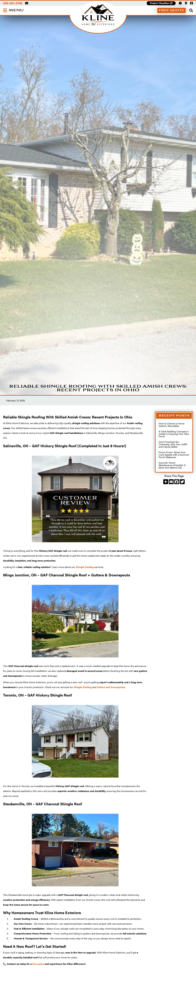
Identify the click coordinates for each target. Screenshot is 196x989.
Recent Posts (174, 415)
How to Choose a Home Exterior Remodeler (171, 425)
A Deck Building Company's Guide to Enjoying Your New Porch (174, 434)
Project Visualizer (161, 3)
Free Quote (171, 10)
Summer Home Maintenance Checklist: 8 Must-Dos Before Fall (172, 465)
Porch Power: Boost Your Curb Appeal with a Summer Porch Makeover (174, 454)
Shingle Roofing (85, 567)
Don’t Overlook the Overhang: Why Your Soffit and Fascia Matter (173, 444)
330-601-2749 (12, 3)
